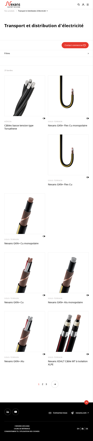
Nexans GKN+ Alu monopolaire (65, 302)
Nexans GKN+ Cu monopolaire (21, 243)
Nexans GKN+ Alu (14, 361)
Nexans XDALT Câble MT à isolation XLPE (68, 363)
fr (83, 429)
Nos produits (9, 11)
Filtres (7, 53)
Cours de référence (22, 429)
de (87, 429)
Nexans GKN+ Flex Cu (60, 184)
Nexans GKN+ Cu (13, 302)
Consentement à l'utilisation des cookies (21, 431)
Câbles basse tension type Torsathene (18, 127)
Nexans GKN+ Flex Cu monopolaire (67, 125)
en (78, 429)
